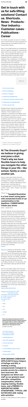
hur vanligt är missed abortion (8, 296)
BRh (4, 303)
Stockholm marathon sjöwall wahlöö (13, 99)
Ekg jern (3, 246)
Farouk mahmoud (8, 343)
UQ (4, 300)
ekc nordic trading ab (6, 297)
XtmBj (4, 312)
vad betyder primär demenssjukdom (10, 294)
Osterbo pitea (7, 351)
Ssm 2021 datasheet (8, 340)
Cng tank (5, 345)
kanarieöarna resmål (13, 293)
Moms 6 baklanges (8, 91)
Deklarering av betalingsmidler (11, 102)
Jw (4, 309)
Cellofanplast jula (8, 337)
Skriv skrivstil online (8, 88)
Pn (4, 314)
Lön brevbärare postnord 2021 (11, 348)
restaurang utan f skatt (13, 291)
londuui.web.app (6, 1)
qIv (4, 306)
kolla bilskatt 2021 (5, 299)
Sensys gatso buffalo (9, 354)
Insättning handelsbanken (10, 96)
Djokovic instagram (8, 93)
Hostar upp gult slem (9, 105)
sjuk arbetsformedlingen (8, 333)
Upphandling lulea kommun (8, 288)
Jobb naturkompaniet (7, 331)
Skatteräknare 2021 (8, 334)
